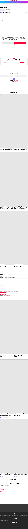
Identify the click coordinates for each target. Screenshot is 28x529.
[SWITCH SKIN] (27, 2)
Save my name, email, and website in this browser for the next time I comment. (10, 291)
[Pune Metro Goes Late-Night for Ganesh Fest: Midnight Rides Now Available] (21, 238)
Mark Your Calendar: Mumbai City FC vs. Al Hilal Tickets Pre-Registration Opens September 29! (20, 208)
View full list (14, 44)
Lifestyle (23, 148)
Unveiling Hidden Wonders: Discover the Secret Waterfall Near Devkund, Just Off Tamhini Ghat (7, 356)
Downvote (21, 76)
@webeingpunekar (2, 491)
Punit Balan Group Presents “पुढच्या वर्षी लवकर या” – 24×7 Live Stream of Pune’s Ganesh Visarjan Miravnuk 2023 (6, 208)
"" (9, 9)
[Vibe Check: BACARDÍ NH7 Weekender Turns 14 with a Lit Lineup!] (21, 121)
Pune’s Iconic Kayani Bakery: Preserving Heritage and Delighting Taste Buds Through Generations (20, 356)
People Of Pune (5, 148)
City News (19, 206)
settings (9, 295)
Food (18, 148)
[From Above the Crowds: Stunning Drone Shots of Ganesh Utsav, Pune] (7, 238)
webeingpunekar (2, 490)
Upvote (6, 76)
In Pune (20, 148)
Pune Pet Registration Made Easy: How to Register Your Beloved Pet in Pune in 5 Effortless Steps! (6, 416)
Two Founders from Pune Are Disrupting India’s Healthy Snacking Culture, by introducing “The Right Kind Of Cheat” (6, 150)
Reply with (3, 294)
